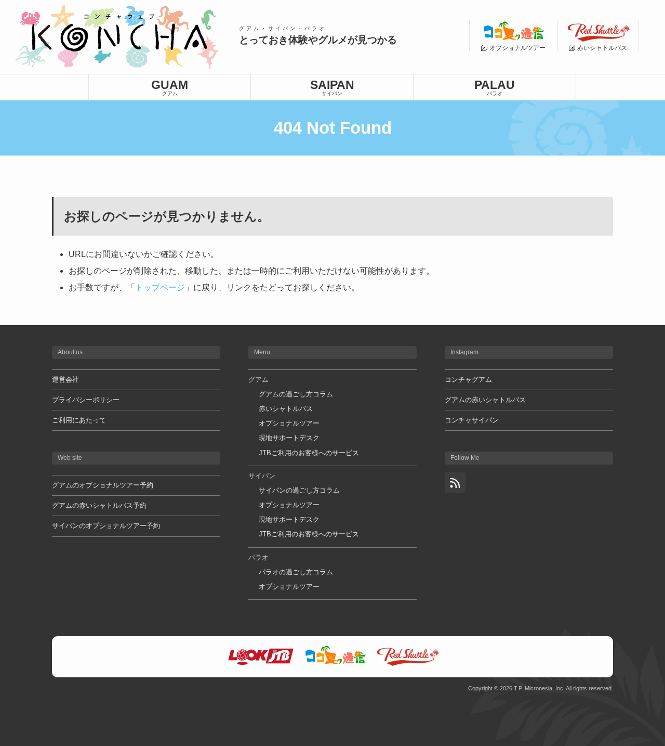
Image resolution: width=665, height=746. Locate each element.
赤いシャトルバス (286, 409)
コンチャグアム (468, 379)
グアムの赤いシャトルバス (485, 400)
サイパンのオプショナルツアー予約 (106, 526)
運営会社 (65, 379)
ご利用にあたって (79, 420)
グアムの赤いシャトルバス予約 (99, 505)
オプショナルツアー (289, 423)
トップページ (160, 287)
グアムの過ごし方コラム (296, 394)
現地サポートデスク (289, 438)
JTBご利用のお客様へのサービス (309, 453)
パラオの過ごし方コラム (296, 572)
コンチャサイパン (472, 420)
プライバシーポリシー (85, 400)
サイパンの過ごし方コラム (299, 490)
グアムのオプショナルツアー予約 (102, 485)
